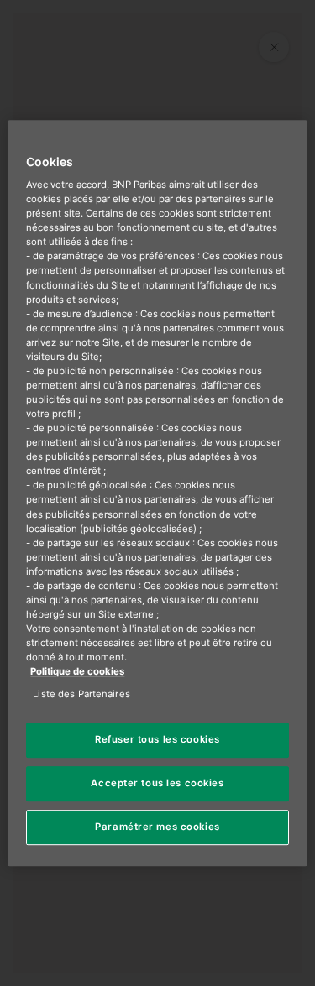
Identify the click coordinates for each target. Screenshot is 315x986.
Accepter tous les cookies (157, 783)
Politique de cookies (77, 671)
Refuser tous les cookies (157, 740)
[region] (157, 493)
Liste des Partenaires (81, 694)
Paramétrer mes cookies (157, 826)
